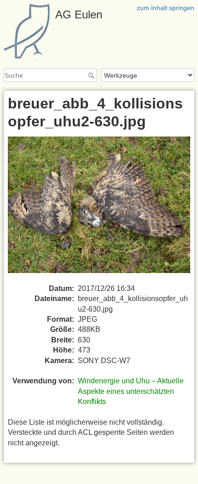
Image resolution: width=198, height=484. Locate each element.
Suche (92, 75)
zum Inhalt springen (165, 7)
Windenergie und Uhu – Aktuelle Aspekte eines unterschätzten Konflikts (131, 391)
